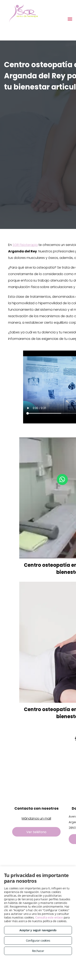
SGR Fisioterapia (25, 244)
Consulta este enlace (49, 917)
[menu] (70, 19)
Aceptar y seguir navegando (38, 930)
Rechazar (38, 951)
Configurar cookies (38, 940)
